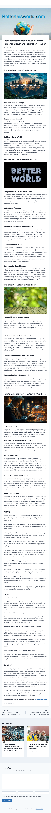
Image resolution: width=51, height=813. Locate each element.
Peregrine (7, 752)
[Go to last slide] (4, 741)
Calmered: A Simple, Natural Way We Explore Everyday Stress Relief (38, 746)
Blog (5, 38)
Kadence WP (39, 809)
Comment (5, 775)
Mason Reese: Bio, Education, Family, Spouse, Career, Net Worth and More (39, 712)
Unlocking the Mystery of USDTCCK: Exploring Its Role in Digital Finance (11, 712)
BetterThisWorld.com (9, 703)
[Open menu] (48, 3)
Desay (6, 47)
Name (4, 793)
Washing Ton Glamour (41, 699)
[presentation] (13, 733)
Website (37, 793)
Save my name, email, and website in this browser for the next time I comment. (22, 796)
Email (20, 793)
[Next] (47, 741)
